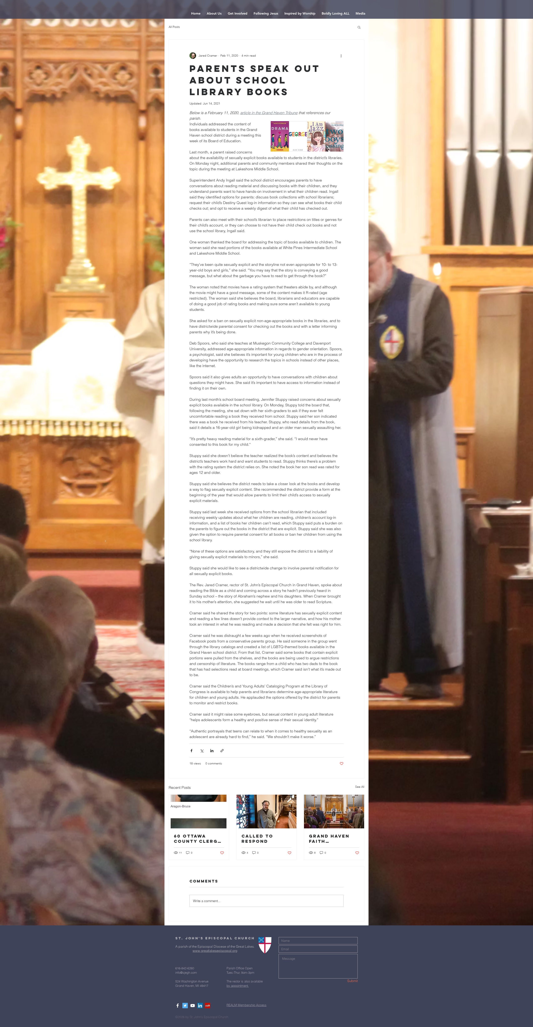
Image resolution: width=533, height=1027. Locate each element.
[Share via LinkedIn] (212, 751)
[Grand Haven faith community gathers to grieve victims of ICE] (334, 811)
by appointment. (238, 986)
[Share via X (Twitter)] (202, 751)
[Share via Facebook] (191, 751)
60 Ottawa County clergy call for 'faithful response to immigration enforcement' (197, 838)
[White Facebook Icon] (177, 1005)
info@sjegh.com (186, 973)
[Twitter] (185, 1005)
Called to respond (257, 838)
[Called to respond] (267, 811)
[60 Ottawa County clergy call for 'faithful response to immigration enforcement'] (199, 811)
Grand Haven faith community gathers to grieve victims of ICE (332, 838)
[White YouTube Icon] (192, 1005)
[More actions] (341, 55)
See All (359, 787)
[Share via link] (222, 751)
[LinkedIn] (200, 1005)
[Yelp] (207, 1005)
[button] (214, 13)
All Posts (174, 27)
